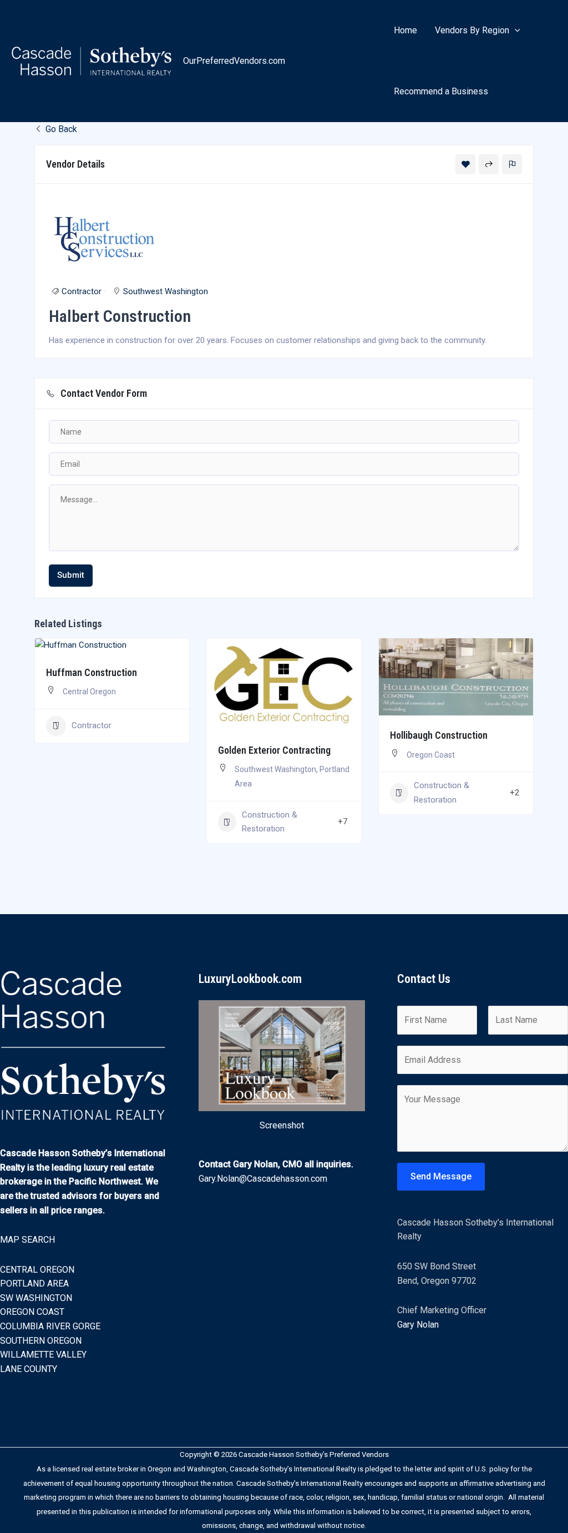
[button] (514, 30)
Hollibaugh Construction (439, 735)
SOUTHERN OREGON (41, 1340)
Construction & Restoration (269, 822)
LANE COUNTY (28, 1369)
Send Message (440, 1176)
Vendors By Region (472, 30)
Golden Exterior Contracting (274, 750)
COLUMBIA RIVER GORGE (50, 1326)
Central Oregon (89, 691)
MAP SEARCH (27, 1239)
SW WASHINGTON (36, 1298)
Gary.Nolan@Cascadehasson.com (263, 1178)
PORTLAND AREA (34, 1283)
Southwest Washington (165, 291)
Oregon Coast (431, 754)
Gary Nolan (418, 1324)
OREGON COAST (32, 1312)
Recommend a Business (441, 91)
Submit (70, 575)
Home (405, 30)
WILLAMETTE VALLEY (43, 1354)
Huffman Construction (91, 672)
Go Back (60, 129)
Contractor (82, 291)
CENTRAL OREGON (37, 1269)
